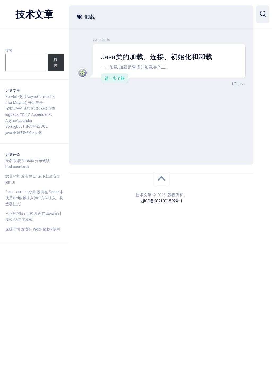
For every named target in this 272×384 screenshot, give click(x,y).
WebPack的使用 (46, 229)
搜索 (9, 50)
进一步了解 (115, 78)
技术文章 (34, 14)
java (242, 83)
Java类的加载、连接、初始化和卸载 (156, 57)
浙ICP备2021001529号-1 (161, 201)
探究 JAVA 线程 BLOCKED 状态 (30, 108)
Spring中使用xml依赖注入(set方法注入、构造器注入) (34, 198)
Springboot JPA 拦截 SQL (26, 126)
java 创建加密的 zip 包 (23, 132)
